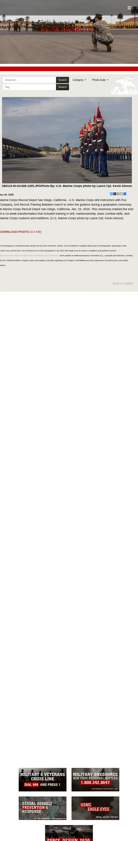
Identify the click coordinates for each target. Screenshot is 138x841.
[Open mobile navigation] (129, 7)
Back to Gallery (123, 283)
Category (78, 80)
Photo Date (99, 80)
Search (62, 80)
